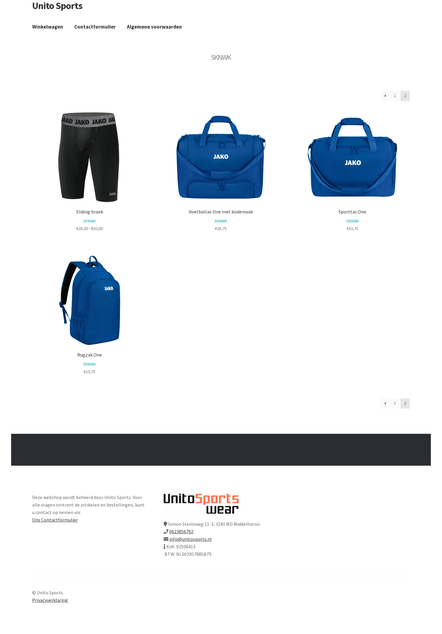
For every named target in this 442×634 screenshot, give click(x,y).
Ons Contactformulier (55, 520)
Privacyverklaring (50, 600)
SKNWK (89, 221)
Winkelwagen (47, 26)
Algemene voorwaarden (154, 26)
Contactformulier (95, 26)
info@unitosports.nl (190, 539)
